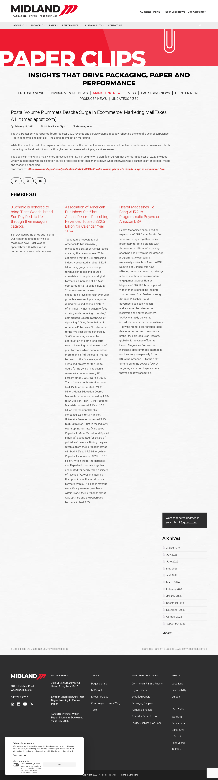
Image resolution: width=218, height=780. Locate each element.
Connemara (178, 723)
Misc (132, 93)
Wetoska (177, 716)
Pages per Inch (99, 683)
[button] (16, 180)
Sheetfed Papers (141, 696)
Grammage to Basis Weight (106, 703)
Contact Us (115, 25)
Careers (176, 696)
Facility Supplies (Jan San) (146, 723)
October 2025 (174, 616)
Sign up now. (189, 522)
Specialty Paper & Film (144, 716)
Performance (70, 25)
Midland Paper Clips (55, 126)
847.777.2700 (19, 697)
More (169, 633)
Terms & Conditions (129, 775)
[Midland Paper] (47, 11)
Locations (177, 683)
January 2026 (174, 596)
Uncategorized (125, 99)
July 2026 (171, 554)
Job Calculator (197, 11)
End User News (31, 93)
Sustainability (93, 25)
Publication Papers (142, 709)
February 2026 (174, 589)
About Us (19, 25)
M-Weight (96, 690)
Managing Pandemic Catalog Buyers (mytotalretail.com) (173, 648)
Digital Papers (139, 690)
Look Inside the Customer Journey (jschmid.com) (40, 648)
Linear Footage (99, 696)
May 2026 (171, 568)
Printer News (187, 93)
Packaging (37, 25)
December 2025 (175, 602)
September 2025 (175, 623)
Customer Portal (150, 11)
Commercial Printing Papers (147, 683)
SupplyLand (178, 742)
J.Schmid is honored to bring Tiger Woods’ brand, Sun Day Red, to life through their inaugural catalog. (32, 217)
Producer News (93, 99)
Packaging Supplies (142, 703)
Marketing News (108, 93)
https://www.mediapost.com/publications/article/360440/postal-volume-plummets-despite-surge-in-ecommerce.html (96, 169)
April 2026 (171, 575)
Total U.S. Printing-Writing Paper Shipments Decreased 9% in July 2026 (67, 718)
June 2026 (172, 561)
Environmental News (68, 93)
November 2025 (175, 609)
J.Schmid (177, 736)
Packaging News (155, 93)
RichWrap (177, 749)
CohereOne (178, 729)
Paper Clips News (174, 11)
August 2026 (173, 547)
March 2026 (173, 582)
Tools (94, 709)
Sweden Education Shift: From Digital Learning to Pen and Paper (67, 700)
